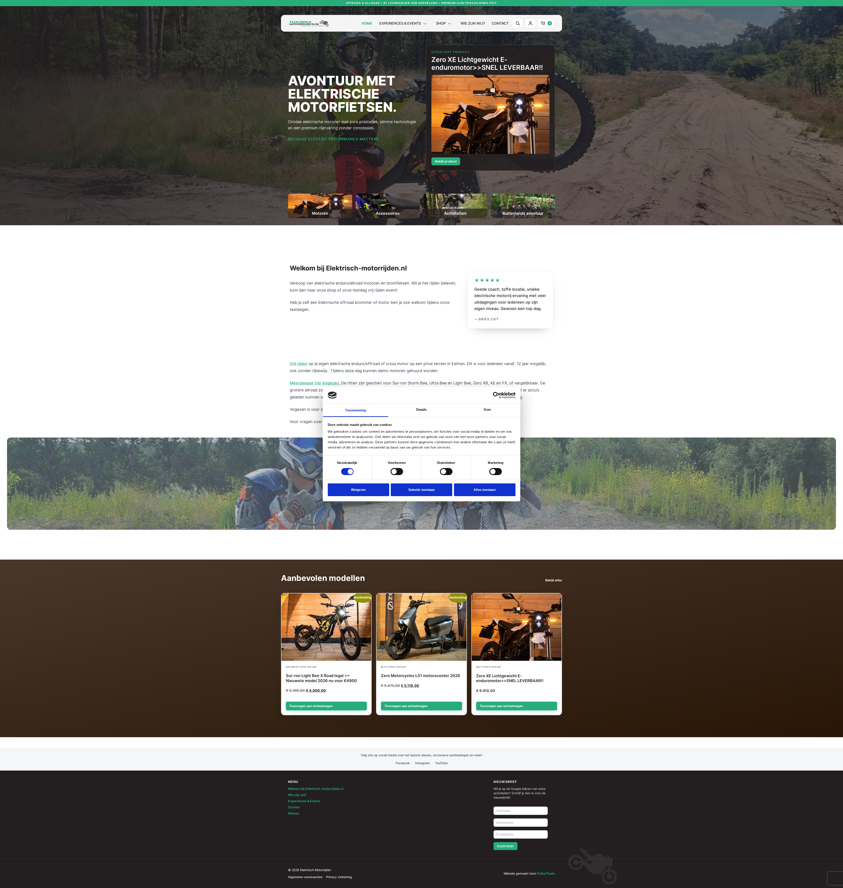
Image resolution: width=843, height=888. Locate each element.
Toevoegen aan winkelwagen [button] (311, 706)
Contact (500, 23)
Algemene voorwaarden (305, 877)
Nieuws (293, 813)
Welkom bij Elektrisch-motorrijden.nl (316, 789)
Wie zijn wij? (473, 23)
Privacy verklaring (339, 877)
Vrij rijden (299, 363)
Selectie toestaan (421, 490)
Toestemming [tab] (355, 410)
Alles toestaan (484, 490)
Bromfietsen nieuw (301, 666)
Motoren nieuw (393, 666)
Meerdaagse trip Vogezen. (315, 383)
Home (367, 23)
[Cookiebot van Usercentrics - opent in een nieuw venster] (496, 395)
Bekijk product (446, 161)
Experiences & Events (400, 23)
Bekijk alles (553, 580)
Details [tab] (421, 409)
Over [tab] (487, 409)
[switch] (397, 471)
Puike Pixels (546, 873)
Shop (441, 23)
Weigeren (358, 490)
